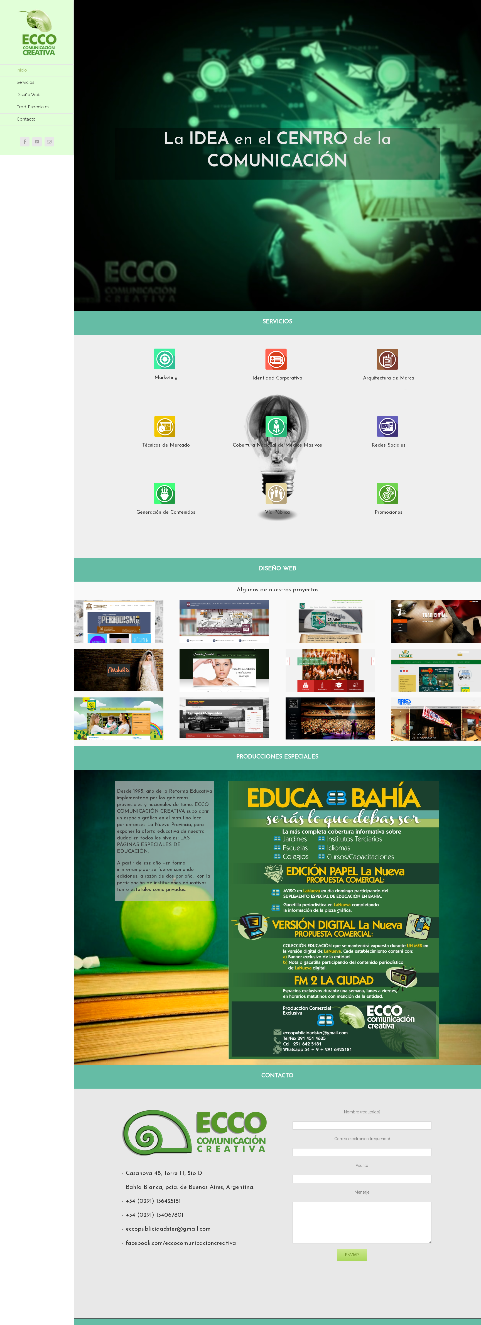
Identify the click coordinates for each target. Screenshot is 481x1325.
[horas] (118, 701)
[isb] (224, 604)
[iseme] (436, 652)
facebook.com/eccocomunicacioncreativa (181, 1243)
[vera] (330, 652)
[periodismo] (118, 604)
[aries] (436, 701)
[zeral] (436, 604)
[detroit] (224, 701)
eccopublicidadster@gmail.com (168, 1229)
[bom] (330, 701)
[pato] (224, 652)
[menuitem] (37, 70)
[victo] (330, 604)
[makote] (118, 652)
